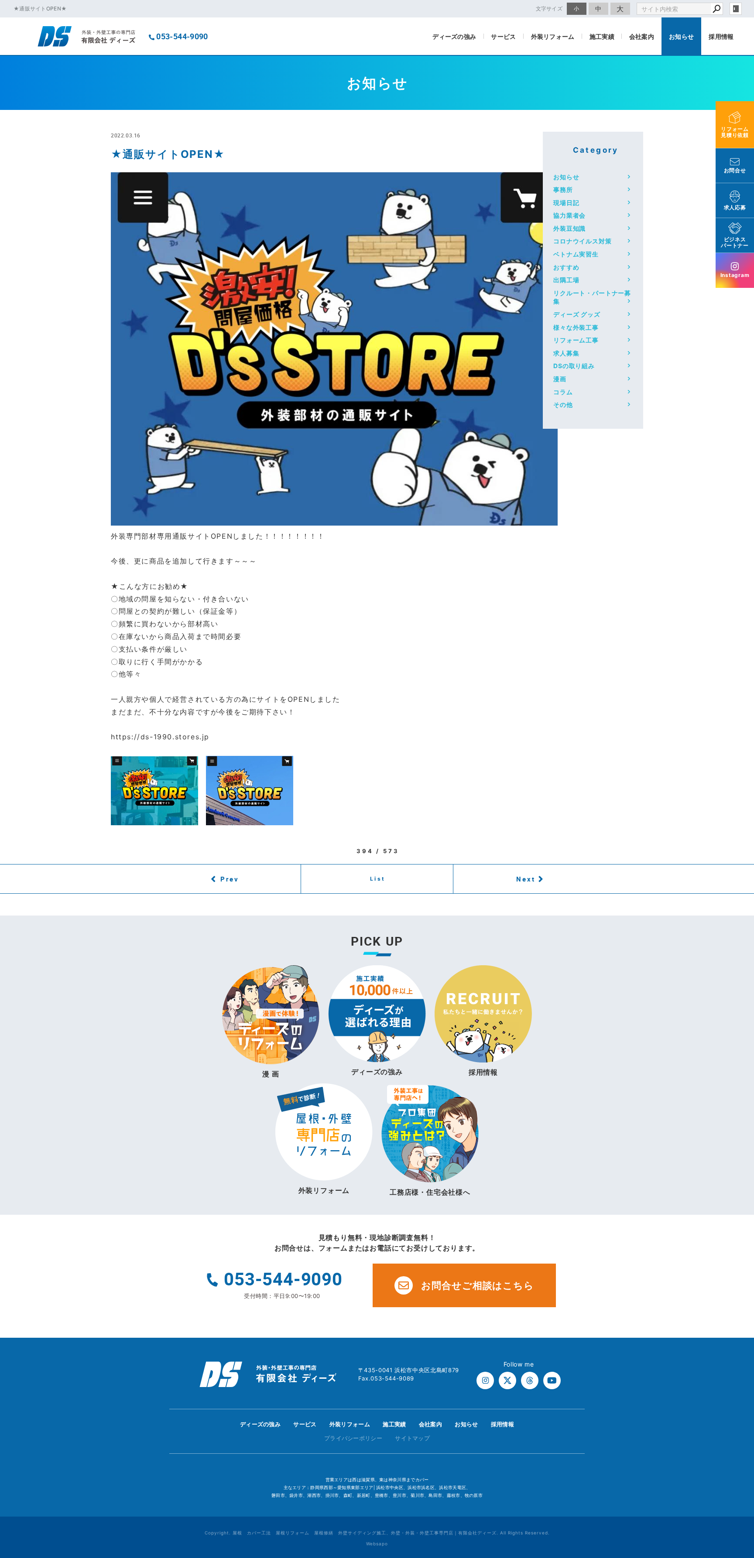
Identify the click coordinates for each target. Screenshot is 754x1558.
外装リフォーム (553, 36)
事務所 (563, 189)
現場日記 (566, 202)
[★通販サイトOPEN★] (334, 519)
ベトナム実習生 (576, 254)
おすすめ (566, 267)
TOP (731, 1427)
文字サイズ (549, 8)
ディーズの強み (454, 36)
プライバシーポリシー (353, 1438)
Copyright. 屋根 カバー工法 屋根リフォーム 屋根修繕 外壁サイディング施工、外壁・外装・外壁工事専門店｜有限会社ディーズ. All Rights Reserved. (377, 1532)
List (378, 878)
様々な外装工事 (576, 327)
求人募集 (566, 353)
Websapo (377, 1543)
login (736, 9)
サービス (503, 36)
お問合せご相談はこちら (477, 1285)
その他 (563, 404)
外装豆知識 (569, 228)
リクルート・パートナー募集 (592, 297)
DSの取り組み (574, 365)
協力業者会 (569, 215)
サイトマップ (412, 1438)
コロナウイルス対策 (582, 241)
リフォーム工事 (576, 340)
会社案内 (641, 36)
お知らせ (681, 36)
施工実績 (601, 36)
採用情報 (721, 36)
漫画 (559, 379)
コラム (563, 392)
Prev (229, 879)
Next (525, 879)
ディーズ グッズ (576, 314)
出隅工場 (566, 280)
